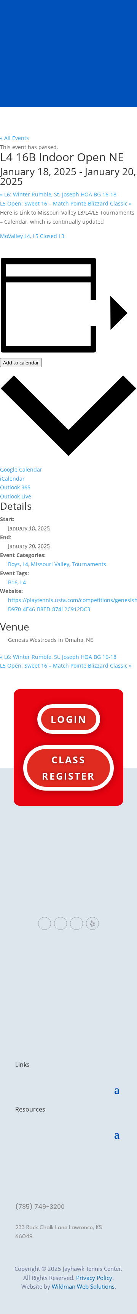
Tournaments (89, 564)
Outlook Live (15, 496)
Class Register (68, 767)
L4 (25, 564)
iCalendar (12, 478)
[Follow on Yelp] (92, 923)
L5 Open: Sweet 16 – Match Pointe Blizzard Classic (66, 203)
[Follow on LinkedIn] (60, 923)
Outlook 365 (15, 487)
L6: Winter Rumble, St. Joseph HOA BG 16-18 (58, 194)
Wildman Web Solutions (83, 1286)
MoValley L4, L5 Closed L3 (32, 236)
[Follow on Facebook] (44, 923)
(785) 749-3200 (40, 1206)
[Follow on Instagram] (76, 923)
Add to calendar (21, 362)
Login (69, 719)
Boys (14, 564)
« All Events (14, 138)
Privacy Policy (94, 1277)
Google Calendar (21, 469)
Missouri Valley (50, 564)
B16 (13, 582)
